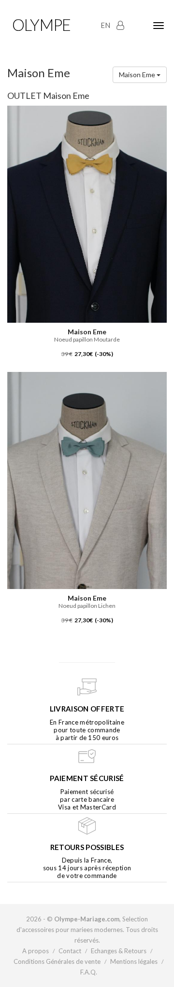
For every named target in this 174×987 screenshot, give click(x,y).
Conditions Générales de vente (57, 961)
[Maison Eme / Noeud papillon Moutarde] (87, 213)
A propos (35, 951)
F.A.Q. (88, 972)
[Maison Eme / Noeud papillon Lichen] (87, 480)
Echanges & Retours (118, 951)
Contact (69, 951)
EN (105, 25)
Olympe (41, 24)
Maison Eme (138, 74)
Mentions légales (134, 961)
